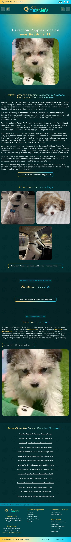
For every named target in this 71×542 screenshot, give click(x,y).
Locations (18, 505)
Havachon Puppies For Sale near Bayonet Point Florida (35, 474)
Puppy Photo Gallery (33, 519)
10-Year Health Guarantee (58, 522)
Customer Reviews (32, 516)
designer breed (33, 329)
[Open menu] (3, 9)
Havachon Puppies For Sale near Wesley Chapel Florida (35, 496)
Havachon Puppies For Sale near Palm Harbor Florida (35, 456)
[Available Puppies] (8, 9)
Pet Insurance (55, 524)
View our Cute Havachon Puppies (35, 174)
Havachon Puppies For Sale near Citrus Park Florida (35, 443)
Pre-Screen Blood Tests (58, 526)
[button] (65, 2)
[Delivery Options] (60, 2)
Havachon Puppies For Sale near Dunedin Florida (35, 478)
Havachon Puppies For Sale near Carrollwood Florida (35, 460)
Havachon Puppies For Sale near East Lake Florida (35, 438)
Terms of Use (45, 539)
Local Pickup (30, 514)
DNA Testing (54, 531)
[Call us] (63, 9)
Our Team (30, 521)
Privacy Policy (60, 539)
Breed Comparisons (56, 514)
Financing (30, 512)
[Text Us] (68, 9)
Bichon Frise (7, 331)
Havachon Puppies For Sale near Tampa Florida (35, 492)
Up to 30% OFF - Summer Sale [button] (12, 2)
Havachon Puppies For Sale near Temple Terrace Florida (35, 483)
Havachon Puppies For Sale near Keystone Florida (35, 434)
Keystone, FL (27, 505)
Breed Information (56, 512)
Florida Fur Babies (7, 505)
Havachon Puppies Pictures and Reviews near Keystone (34, 266)
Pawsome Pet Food (56, 529)
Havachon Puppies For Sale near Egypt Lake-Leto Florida (35, 469)
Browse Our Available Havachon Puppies (34, 299)
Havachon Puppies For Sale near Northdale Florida (35, 447)
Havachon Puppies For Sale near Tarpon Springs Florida (35, 452)
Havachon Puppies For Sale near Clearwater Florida (35, 487)
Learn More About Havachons (17, 345)
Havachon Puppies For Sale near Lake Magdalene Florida (35, 465)
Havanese (58, 329)
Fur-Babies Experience (35, 510)
